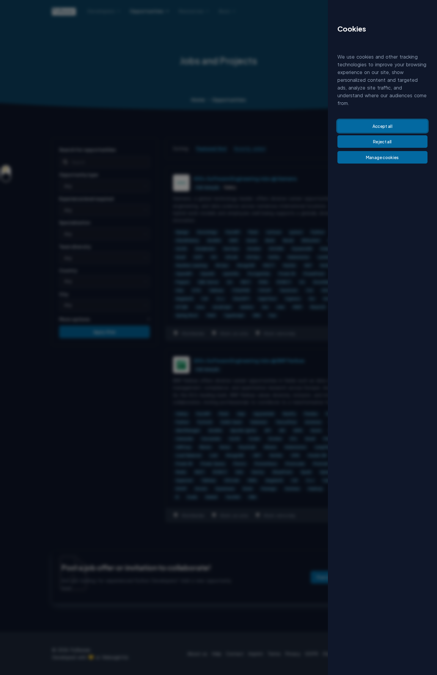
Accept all (382, 126)
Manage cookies (382, 157)
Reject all (382, 141)
